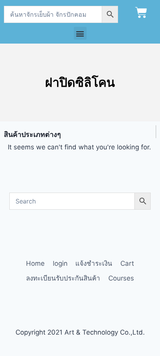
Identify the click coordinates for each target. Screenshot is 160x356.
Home (35, 263)
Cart (127, 263)
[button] (80, 33)
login (60, 263)
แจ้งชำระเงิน (93, 263)
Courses (121, 278)
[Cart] (141, 12)
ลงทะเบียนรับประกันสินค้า (63, 278)
